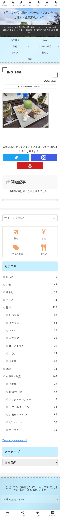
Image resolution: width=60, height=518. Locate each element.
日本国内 (33, 315)
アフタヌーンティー (33, 399)
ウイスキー (33, 430)
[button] (54, 218)
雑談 (31, 368)
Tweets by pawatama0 (14, 440)
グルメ (31, 299)
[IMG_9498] (36, 500)
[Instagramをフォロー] (44, 157)
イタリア (33, 338)
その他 (33, 361)
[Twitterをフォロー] (16, 157)
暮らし (31, 292)
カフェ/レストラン (33, 407)
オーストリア (33, 345)
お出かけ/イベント (33, 414)
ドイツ (33, 330)
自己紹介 (31, 277)
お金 (31, 284)
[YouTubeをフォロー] (30, 165)
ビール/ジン (33, 422)
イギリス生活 (31, 376)
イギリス (33, 322)
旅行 (31, 307)
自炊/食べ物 (33, 391)
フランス (33, 353)
